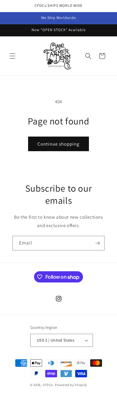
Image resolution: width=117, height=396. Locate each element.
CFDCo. (48, 385)
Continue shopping (58, 144)
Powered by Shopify (71, 385)
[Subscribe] (97, 243)
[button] (12, 56)
